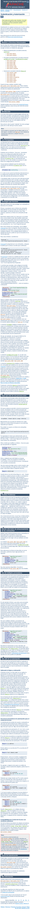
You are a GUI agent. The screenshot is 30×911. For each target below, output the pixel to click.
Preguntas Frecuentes (16, 906)
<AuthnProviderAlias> (11, 884)
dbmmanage (19, 378)
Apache (2, 9)
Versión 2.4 (24, 9)
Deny (20, 826)
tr (28, 900)
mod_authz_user (11, 81)
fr (21, 900)
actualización (23, 849)
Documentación (17, 9)
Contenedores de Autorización (19, 653)
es (19, 900)
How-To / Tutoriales (5, 11)
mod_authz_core (15, 85)
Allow (16, 826)
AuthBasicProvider (9, 59)
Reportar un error (25, 908)
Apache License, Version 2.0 (22, 903)
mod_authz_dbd (11, 74)
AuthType (6, 52)
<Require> (3, 810)
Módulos (3, 906)
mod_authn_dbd (11, 62)
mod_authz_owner (12, 80)
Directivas (8, 906)
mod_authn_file (11, 65)
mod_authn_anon (11, 60)
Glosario (24, 906)
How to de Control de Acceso (15, 37)
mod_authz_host (11, 78)
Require (23, 71)
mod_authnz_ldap (12, 66)
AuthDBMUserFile (5, 376)
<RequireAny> (14, 648)
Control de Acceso (23, 104)
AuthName (9, 324)
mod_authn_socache (12, 68)
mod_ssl (17, 132)
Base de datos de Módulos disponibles (10, 382)
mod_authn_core (5, 85)
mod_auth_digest (12, 55)
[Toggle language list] (2, 17)
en (16, 900)
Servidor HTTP (8, 9)
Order (12, 826)
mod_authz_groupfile (13, 77)
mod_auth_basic (11, 53)
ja (23, 900)
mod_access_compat (14, 101)
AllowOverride (9, 158)
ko (26, 900)
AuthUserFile (10, 363)
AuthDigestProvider (21, 59)
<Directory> (24, 145)
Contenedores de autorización (11, 704)
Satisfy (25, 826)
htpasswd (3, 228)
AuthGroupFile (23, 404)
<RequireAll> (4, 648)
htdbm (24, 378)
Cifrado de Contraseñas (8, 892)
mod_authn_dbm (11, 63)
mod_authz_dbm (11, 75)
